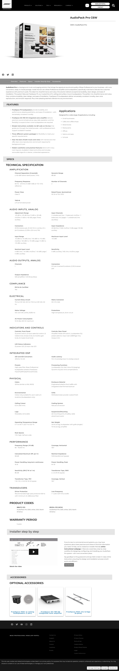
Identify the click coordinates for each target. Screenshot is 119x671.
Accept (104, 668)
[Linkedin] (12, 74)
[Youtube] (21, 624)
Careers (51, 644)
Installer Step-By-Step (42, 81)
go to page (69, 565)
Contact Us (52, 635)
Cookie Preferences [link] (79, 653)
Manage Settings (94, 668)
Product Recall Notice (80, 647)
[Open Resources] (61, 5)
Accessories (56, 81)
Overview (14, 81)
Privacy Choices (78, 638)
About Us (52, 641)
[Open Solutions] (42, 5)
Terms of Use (77, 641)
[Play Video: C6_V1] (33, 552)
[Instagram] (26, 624)
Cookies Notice (78, 644)
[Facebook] (3, 74)
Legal (75, 650)
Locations (52, 647)
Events (51, 650)
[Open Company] (72, 5)
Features (23, 81)
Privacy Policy (78, 635)
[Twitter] (8, 74)
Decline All (113, 668)
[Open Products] (31, 5)
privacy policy (46, 661)
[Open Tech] (50, 5)
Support (51, 638)
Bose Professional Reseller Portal (24, 635)
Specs (30, 81)
